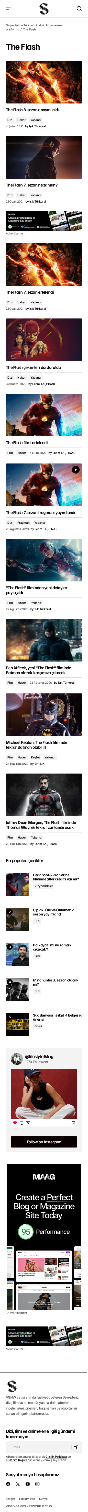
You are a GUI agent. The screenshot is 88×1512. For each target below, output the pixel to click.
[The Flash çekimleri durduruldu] (44, 339)
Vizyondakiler (43, 886)
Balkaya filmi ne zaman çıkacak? (52, 947)
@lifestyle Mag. (39, 1056)
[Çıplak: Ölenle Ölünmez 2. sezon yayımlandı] (17, 919)
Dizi (9, 120)
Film (10, 453)
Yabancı (36, 120)
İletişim (10, 1499)
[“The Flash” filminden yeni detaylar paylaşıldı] (44, 560)
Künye (43, 1499)
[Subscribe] (76, 1447)
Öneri (38, 1026)
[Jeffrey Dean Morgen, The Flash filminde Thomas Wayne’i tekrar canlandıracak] (44, 795)
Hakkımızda (27, 1499)
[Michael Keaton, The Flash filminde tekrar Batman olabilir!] (44, 714)
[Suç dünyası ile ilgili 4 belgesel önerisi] (17, 1024)
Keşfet (35, 757)
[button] (8, 8)
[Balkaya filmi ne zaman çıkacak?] (17, 954)
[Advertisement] (44, 221)
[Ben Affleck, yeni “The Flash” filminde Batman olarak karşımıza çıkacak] (44, 640)
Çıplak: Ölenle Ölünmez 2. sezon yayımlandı (54, 912)
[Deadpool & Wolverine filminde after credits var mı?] (17, 884)
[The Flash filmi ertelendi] (44, 415)
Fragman (23, 522)
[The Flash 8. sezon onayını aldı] (44, 82)
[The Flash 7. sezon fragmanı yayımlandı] (44, 484)
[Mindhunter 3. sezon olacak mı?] (17, 989)
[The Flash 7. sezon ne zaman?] (44, 157)
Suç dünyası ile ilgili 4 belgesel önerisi (57, 1017)
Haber (21, 120)
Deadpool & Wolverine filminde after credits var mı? (56, 877)
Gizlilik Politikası (56, 1456)
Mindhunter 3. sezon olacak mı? (55, 982)
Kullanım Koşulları (18, 1460)
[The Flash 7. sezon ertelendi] (44, 264)
